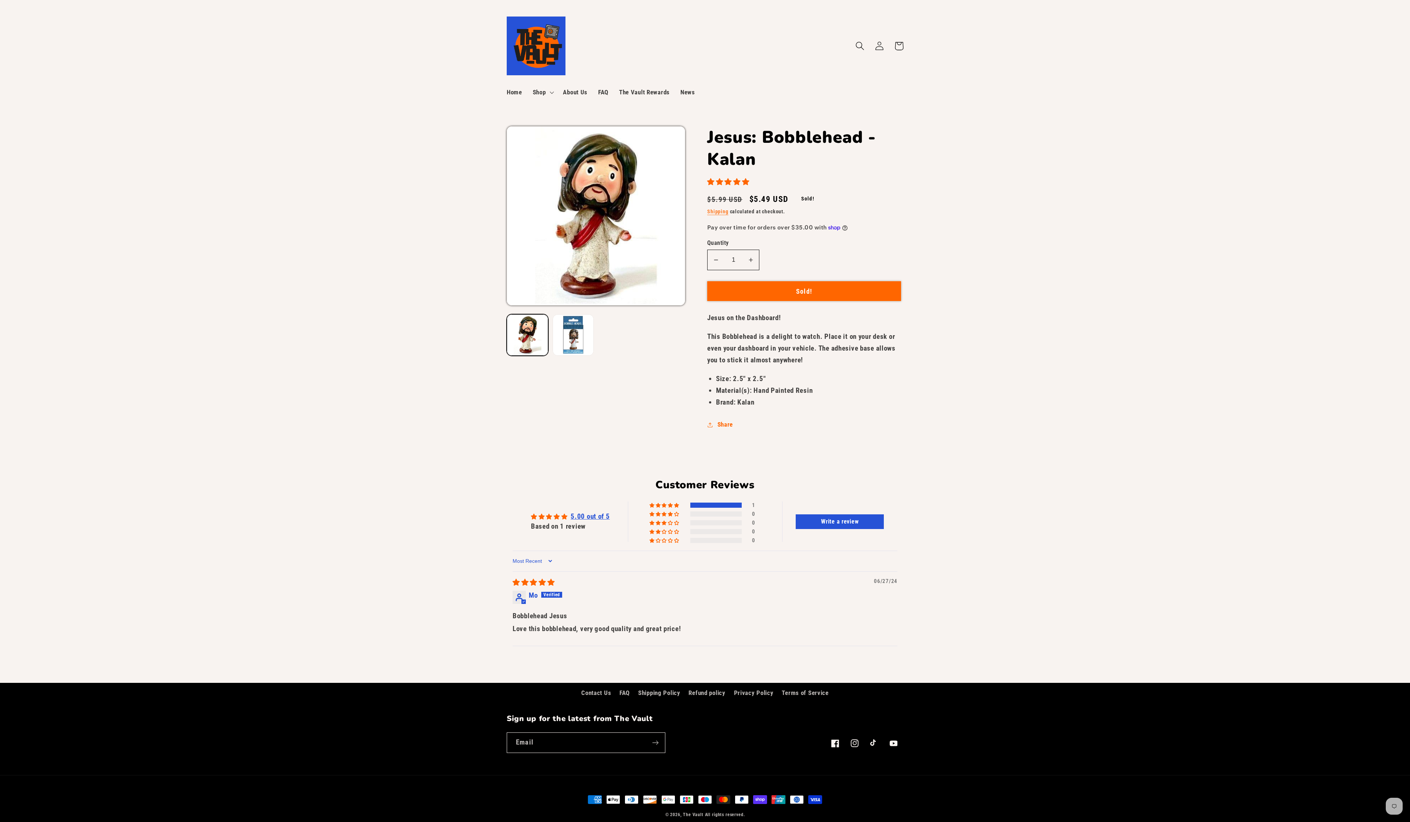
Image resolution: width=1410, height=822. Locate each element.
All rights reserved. (725, 814)
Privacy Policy (754, 692)
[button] (542, 92)
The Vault (693, 814)
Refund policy (706, 692)
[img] (534, 582)
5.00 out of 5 (590, 516)
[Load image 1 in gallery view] (527, 335)
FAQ (624, 692)
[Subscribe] (655, 742)
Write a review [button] (839, 521)
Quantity (718, 243)
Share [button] (725, 424)
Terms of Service (805, 692)
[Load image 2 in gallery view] (573, 335)
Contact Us (596, 692)
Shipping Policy (659, 692)
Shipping (717, 212)
